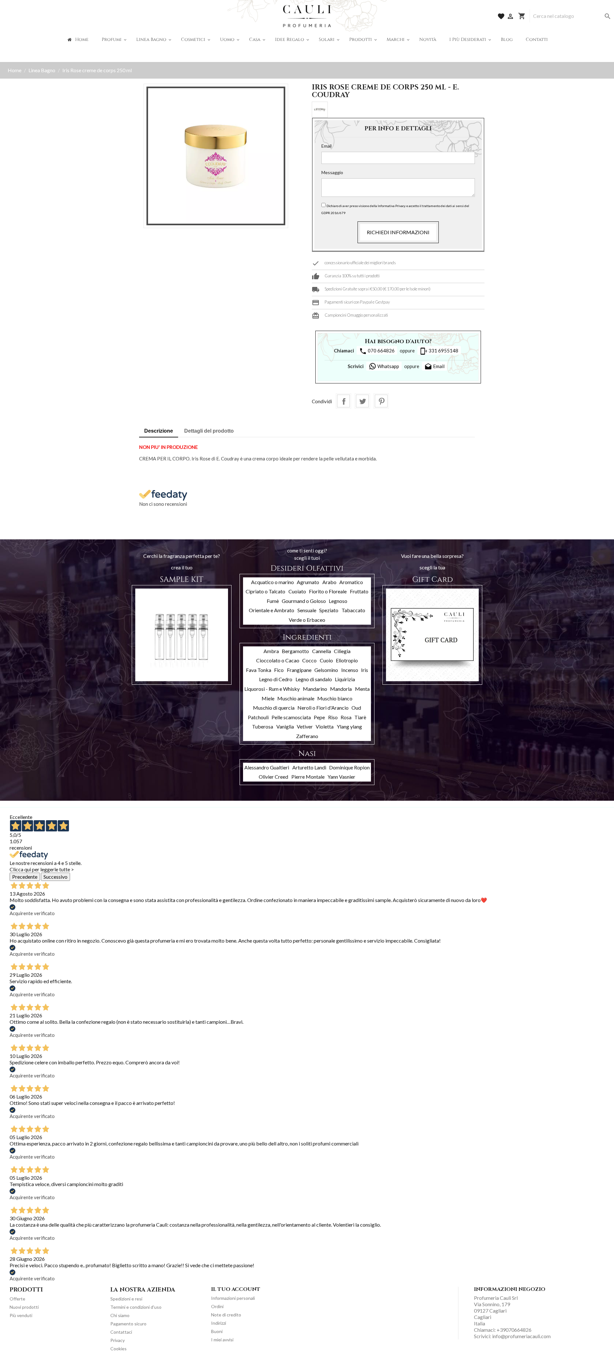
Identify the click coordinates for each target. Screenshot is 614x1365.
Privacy (117, 1340)
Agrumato (308, 582)
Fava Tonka (258, 670)
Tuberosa (262, 726)
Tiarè (360, 717)
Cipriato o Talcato (265, 591)
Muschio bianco (334, 698)
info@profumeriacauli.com (521, 1336)
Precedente (24, 877)
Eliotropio (347, 660)
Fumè (273, 601)
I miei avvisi (222, 1339)
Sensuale (306, 610)
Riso (333, 717)
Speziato (328, 610)
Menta (362, 689)
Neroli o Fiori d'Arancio (323, 708)
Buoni (217, 1331)
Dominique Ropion (349, 767)
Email (326, 146)
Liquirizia (345, 679)
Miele (268, 698)
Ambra (271, 651)
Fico (279, 670)
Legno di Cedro (275, 679)
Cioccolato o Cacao (277, 660)
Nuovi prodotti (24, 1307)
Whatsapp (387, 366)
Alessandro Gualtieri (266, 767)
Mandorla (341, 689)
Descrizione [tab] (158, 431)
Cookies (118, 1348)
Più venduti (21, 1315)
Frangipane (299, 670)
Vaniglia (285, 726)
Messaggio (332, 172)
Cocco (309, 660)
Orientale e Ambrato (271, 610)
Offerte (17, 1298)
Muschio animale (295, 698)
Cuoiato (297, 591)
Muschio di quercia (274, 708)
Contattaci (121, 1332)
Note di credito (226, 1314)
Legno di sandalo (313, 679)
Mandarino (315, 689)
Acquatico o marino (272, 582)
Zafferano (307, 736)
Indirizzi (218, 1323)
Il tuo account (235, 1289)
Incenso (349, 670)
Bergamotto (295, 651)
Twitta (362, 401)
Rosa (346, 717)
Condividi (343, 401)
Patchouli (258, 717)
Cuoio (326, 660)
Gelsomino (326, 670)
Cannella (321, 651)
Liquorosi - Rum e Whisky (272, 689)
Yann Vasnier (341, 777)
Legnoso (338, 601)
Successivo (55, 877)
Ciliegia (342, 651)
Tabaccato (353, 610)
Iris (364, 670)
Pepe (319, 717)
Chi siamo (120, 1315)
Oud (356, 708)
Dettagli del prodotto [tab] (209, 431)
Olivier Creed (273, 777)
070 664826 (377, 351)
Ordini (217, 1306)
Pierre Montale (308, 777)
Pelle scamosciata (291, 717)
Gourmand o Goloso (304, 601)
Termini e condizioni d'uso (135, 1307)
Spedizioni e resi (126, 1298)
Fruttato (359, 591)
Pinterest (381, 401)
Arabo (329, 582)
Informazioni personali (233, 1298)
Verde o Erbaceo (307, 620)
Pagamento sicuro (128, 1323)
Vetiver (305, 726)
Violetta (325, 726)
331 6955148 (439, 351)
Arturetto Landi (309, 767)
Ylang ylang (349, 726)
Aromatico (351, 582)
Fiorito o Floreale (328, 591)
